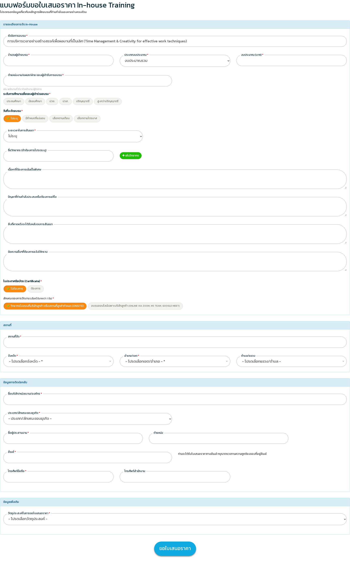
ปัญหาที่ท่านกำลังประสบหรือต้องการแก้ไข (32, 197)
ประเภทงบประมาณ (136, 55)
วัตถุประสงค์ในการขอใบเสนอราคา (29, 513)
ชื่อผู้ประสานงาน (18, 433)
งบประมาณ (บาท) (252, 55)
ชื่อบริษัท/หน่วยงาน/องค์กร (25, 394)
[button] (58, 361)
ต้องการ (36, 288)
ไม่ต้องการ (16, 289)
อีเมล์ (12, 452)
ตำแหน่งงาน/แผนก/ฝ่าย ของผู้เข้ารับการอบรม (36, 75)
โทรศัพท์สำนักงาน (134, 471)
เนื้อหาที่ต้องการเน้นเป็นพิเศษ (24, 169)
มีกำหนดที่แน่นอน (35, 118)
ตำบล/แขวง (248, 356)
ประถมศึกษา (14, 101)
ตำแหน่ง (158, 433)
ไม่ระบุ (14, 118)
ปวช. (52, 101)
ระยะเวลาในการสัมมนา (22, 130)
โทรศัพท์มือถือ (17, 471)
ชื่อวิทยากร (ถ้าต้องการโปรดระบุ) (27, 150)
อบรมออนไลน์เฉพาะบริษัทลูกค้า (135, 306)
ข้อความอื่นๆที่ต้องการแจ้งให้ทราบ (28, 252)
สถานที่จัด (14, 336)
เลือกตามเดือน (61, 118)
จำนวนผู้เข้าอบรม (19, 55)
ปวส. (65, 101)
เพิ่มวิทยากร (132, 155)
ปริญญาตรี (83, 101)
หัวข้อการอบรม (18, 36)
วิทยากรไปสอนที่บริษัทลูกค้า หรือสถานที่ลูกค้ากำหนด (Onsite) (46, 306)
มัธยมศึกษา (35, 101)
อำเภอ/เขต (131, 356)
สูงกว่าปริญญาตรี (107, 101)
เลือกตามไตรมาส (87, 118)
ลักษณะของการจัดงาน (28, 299)
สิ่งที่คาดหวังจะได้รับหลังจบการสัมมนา (30, 224)
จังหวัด (13, 356)
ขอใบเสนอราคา (175, 548)
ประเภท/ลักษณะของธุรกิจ (24, 413)
